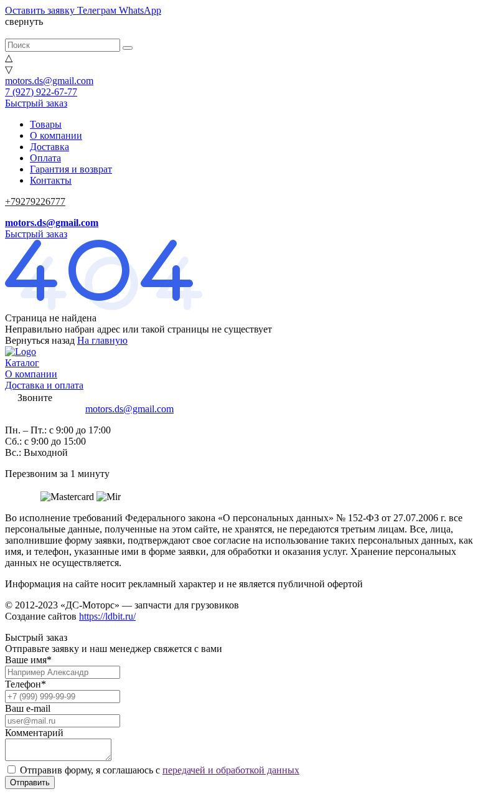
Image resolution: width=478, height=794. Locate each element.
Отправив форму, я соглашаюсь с (159, 770)
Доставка (49, 146)
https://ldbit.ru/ (107, 616)
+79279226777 (35, 201)
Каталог (22, 362)
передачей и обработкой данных (230, 770)
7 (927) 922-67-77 (41, 92)
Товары (46, 124)
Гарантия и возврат (71, 169)
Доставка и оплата (44, 385)
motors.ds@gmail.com (49, 80)
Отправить (30, 782)
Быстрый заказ (36, 103)
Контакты (51, 180)
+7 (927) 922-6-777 (44, 409)
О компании (56, 135)
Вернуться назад (40, 340)
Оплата (45, 158)
